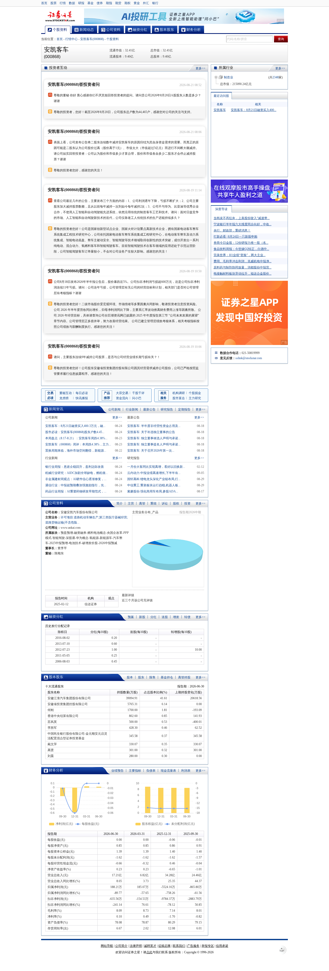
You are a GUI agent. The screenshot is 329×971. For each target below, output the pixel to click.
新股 (142, 617)
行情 (63, 3)
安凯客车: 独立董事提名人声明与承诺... (153, 444)
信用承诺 (222, 946)
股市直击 (178, 398)
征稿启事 (164, 946)
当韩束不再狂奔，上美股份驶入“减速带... (242, 218)
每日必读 (82, 393)
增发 (176, 617)
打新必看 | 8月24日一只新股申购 (235, 236)
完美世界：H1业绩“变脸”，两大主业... (240, 255)
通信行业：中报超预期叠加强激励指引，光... (75, 485)
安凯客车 (220, 110)
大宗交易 (122, 393)
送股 (165, 617)
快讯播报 (82, 398)
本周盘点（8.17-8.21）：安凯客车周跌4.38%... (76, 438)
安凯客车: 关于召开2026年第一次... (150, 450)
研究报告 (167, 409)
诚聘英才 (150, 946)
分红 (153, 617)
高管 (142, 503)
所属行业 (226, 68)
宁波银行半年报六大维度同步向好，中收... (242, 224)
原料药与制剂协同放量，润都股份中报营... (242, 267)
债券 (100, 3)
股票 (53, 3)
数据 (72, 3)
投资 (187, 503)
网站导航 (107, 946)
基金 (90, 3)
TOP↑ (283, 950)
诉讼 (165, 503)
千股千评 (138, 393)
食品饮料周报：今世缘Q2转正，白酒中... (241, 249)
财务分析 (56, 770)
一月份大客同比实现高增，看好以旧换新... (156, 467)
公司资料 (56, 503)
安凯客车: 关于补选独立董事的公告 (151, 432)
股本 (130, 677)
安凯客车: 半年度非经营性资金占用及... (153, 426)
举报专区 (208, 946)
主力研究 (195, 398)
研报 (81, 3)
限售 (152, 677)
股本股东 (56, 677)
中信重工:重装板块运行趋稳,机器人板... (153, 485)
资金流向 (122, 398)
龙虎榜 (64, 398)
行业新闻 (132, 409)
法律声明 (136, 946)
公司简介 (121, 946)
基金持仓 (167, 677)
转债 (187, 617)
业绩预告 (117, 770)
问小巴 (136, 398)
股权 (176, 503)
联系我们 (179, 946)
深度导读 (221, 209)
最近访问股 (221, 96)
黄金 (137, 3)
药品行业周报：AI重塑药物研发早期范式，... (75, 491)
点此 (149, 952)
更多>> (200, 68)
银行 (155, 3)
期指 (109, 3)
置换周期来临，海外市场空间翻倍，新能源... (75, 450)
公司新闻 (114, 409)
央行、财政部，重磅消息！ (232, 230)
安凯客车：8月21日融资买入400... (253, 110)
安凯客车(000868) (92, 39)
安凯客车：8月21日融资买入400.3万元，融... (75, 426)
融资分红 (56, 617)
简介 (119, 503)
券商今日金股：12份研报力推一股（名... (241, 243)
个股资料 (112, 39)
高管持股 (184, 677)
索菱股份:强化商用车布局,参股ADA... (152, 491)
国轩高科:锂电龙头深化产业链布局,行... (153, 479)
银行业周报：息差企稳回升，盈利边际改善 (74, 467)
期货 (118, 3)
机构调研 (178, 393)
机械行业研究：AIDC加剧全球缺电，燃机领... (76, 473)
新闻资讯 (56, 409)
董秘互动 (65, 393)
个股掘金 (195, 393)
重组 (153, 503)
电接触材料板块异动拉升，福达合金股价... (242, 273)
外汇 (146, 3)
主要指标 (135, 770)
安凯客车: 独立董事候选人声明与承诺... (153, 438)
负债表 (151, 770)
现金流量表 (168, 770)
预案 (131, 617)
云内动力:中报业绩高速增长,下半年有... (153, 473)
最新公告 (149, 409)
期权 (127, 3)
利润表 (185, 770)
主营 (131, 503)
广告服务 (193, 946)
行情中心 (71, 39)
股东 (141, 677)
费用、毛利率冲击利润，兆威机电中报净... (242, 261)
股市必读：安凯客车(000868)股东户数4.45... (74, 432)
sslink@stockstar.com (248, 358)
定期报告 (184, 409)
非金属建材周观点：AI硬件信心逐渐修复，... (75, 479)
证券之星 (60, 16)
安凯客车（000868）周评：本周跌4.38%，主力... (78, 444)
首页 (44, 3)
